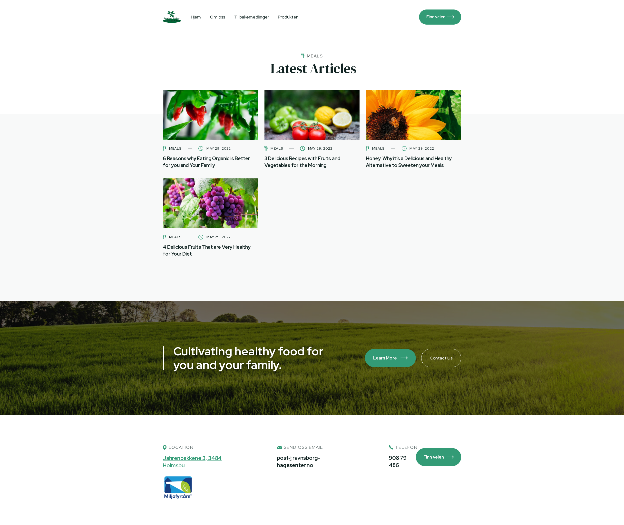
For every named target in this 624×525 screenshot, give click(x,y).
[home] (172, 17)
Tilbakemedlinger (251, 17)
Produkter (287, 17)
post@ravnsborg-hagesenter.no (298, 461)
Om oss (217, 17)
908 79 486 (398, 461)
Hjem (196, 17)
